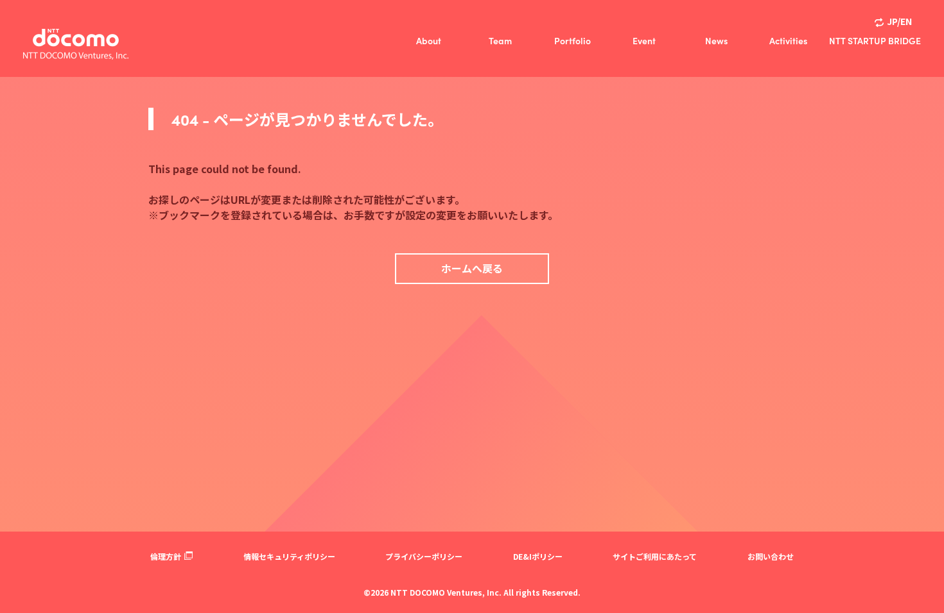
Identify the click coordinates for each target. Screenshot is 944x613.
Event (644, 40)
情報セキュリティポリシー (289, 556)
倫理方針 (165, 556)
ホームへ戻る (472, 268)
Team (500, 40)
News (716, 40)
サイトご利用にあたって (655, 556)
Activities (788, 40)
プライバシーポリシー (423, 556)
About (428, 40)
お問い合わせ (770, 556)
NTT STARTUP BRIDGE (875, 40)
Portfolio (572, 40)
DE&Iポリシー (538, 556)
